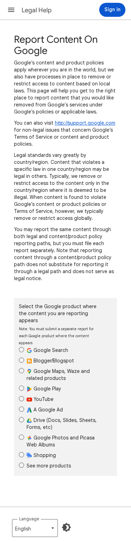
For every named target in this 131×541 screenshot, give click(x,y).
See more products (49, 466)
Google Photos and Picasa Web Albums (61, 441)
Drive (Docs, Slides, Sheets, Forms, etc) (62, 423)
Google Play (46, 389)
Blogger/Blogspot (53, 361)
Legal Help (37, 10)
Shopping (44, 455)
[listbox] (35, 528)
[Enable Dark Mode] (66, 527)
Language (29, 518)
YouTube (42, 399)
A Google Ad (47, 410)
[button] (11, 9)
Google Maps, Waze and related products (58, 374)
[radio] (21, 349)
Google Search (50, 350)
